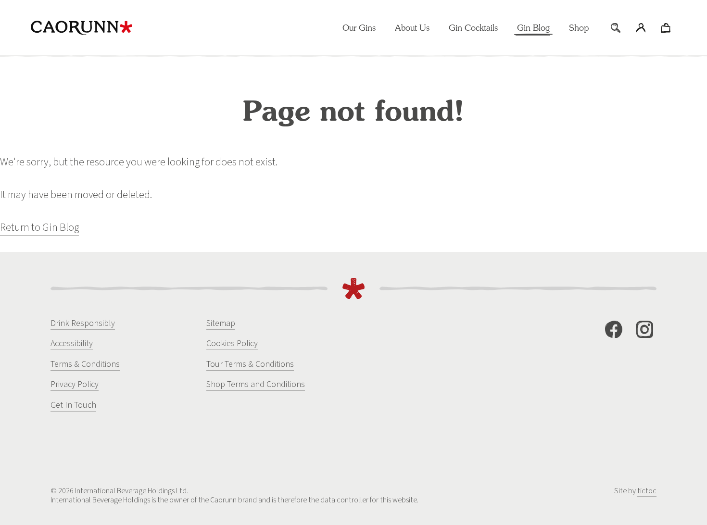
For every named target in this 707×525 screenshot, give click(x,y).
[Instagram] (644, 329)
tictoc (646, 491)
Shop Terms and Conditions (255, 384)
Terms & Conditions (85, 364)
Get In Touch (73, 405)
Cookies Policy (232, 344)
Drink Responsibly (82, 323)
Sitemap (220, 323)
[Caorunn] (81, 28)
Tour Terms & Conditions (250, 364)
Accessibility (71, 344)
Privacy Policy (74, 384)
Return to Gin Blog (39, 227)
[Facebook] (614, 329)
